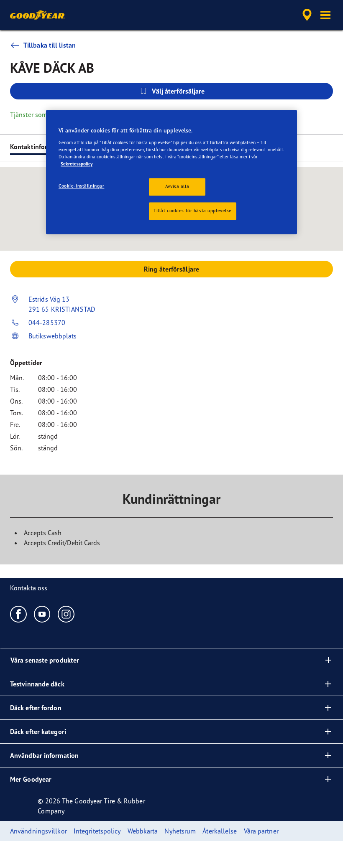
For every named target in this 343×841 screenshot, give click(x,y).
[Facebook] (18, 614)
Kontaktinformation (39, 146)
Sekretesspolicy (76, 164)
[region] (171, 172)
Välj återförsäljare (178, 91)
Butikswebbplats (52, 336)
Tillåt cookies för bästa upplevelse (193, 210)
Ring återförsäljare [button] (171, 269)
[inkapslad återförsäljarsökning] (306, 15)
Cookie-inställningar (81, 186)
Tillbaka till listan (49, 45)
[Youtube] (42, 614)
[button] (325, 15)
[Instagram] (66, 614)
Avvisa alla (177, 186)
